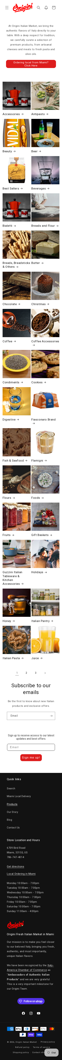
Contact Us (13, 827)
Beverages (38, 188)
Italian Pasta (11, 658)
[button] (7, 7)
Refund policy (22, 1047)
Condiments (11, 382)
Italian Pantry (40, 621)
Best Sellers (11, 188)
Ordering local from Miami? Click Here (31, 64)
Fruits (7, 535)
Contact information (42, 1052)
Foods (35, 497)
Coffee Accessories (45, 341)
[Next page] (45, 673)
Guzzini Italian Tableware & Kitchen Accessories (12, 577)
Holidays (37, 572)
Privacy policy (48, 1042)
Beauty (7, 151)
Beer (34, 151)
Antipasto (38, 114)
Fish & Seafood (13, 460)
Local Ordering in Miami (21, 873)
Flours (7, 497)
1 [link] (17, 672)
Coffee (7, 341)
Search (11, 788)
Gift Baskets (40, 535)
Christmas (38, 304)
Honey (7, 621)
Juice (35, 658)
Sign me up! (31, 757)
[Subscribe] (51, 716)
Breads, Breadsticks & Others (16, 264)
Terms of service (41, 1047)
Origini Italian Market (26, 1042)
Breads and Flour (43, 225)
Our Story (12, 812)
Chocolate (10, 304)
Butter (35, 263)
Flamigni (37, 460)
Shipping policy (21, 1052)
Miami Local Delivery (19, 796)
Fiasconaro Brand (43, 419)
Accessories (11, 114)
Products (12, 804)
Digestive (9, 419)
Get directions (15, 866)
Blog (9, 819)
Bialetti (7, 225)
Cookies (37, 382)
